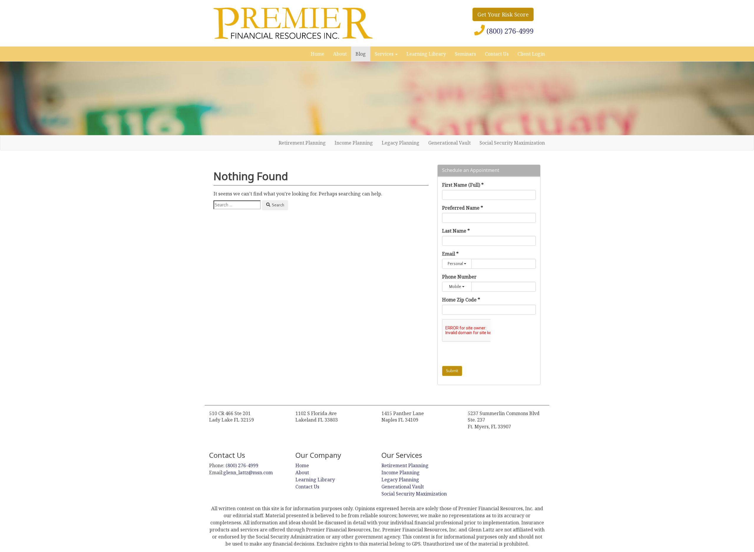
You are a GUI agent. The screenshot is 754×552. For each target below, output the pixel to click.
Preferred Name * (462, 208)
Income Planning (354, 143)
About (340, 54)
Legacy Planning (400, 143)
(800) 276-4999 (241, 465)
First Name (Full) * (463, 185)
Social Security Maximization (512, 143)
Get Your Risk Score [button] (503, 14)
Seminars (465, 54)
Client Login (531, 54)
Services (385, 54)
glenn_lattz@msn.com (248, 472)
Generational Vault (449, 143)
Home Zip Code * (461, 299)
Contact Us (497, 54)
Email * (450, 254)
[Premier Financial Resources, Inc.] (293, 23)
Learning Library (426, 54)
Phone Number (459, 276)
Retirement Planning (302, 143)
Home (317, 54)
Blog (360, 54)
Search (277, 205)
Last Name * (456, 231)
